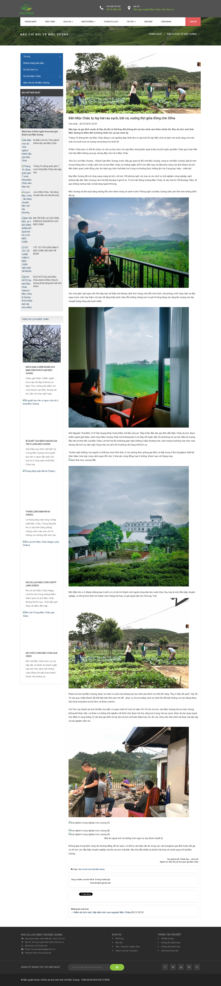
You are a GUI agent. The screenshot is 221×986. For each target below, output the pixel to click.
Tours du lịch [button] (111, 21)
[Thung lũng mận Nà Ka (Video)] (42, 488)
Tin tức (26, 56)
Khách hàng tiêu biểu (33, 63)
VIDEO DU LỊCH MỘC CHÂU (35, 319)
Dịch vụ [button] (67, 21)
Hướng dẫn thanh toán (170, 946)
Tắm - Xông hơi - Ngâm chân (127, 946)
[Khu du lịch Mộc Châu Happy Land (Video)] (42, 559)
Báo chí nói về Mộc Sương (36, 82)
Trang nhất (31, 21)
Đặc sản (119, 942)
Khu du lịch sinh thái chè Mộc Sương (61, 979)
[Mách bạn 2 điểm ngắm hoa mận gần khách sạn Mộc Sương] (42, 344)
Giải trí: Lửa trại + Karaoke (126, 951)
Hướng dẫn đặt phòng (170, 942)
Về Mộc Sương (167, 938)
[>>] (117, 967)
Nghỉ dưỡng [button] (87, 21)
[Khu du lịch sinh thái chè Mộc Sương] (27, 8)
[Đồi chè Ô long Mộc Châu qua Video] (42, 629)
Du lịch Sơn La (30, 69)
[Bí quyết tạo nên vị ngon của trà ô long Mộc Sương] (42, 417)
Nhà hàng (119, 938)
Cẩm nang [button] (166, 21)
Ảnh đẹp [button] (148, 21)
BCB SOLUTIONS (101, 979)
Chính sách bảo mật (169, 951)
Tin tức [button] (130, 21)
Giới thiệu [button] (50, 21)
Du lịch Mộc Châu (32, 76)
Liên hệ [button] (193, 21)
